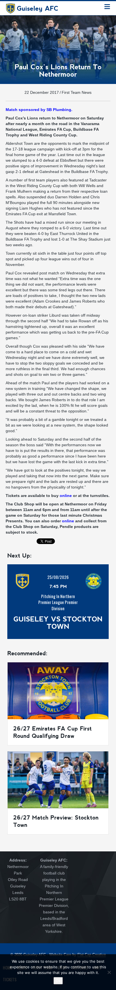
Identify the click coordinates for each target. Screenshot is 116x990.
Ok (58, 980)
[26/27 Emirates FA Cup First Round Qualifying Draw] (58, 690)
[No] (109, 972)
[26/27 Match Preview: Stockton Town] (58, 779)
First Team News (77, 92)
